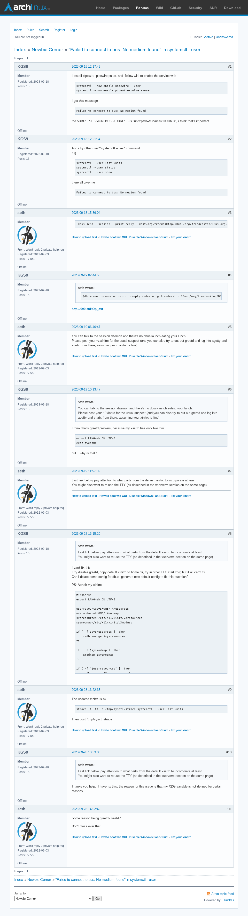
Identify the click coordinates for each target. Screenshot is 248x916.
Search (44, 30)
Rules (30, 30)
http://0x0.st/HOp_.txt (87, 309)
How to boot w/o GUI (113, 237)
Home (101, 8)
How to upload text (84, 237)
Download (232, 8)
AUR (213, 8)
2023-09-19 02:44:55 (86, 275)
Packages (121, 8)
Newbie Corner (47, 49)
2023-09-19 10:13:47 (86, 389)
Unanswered (224, 37)
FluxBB (228, 900)
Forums (142, 8)
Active (208, 37)
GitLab (175, 8)
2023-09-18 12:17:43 (86, 66)
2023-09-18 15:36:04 (86, 213)
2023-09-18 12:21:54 (86, 139)
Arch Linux (27, 7)
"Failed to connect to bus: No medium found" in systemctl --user (134, 49)
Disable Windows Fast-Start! (148, 237)
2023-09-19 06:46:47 (86, 327)
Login (73, 30)
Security (195, 8)
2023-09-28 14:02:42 (86, 809)
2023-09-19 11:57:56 (86, 471)
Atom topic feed (222, 894)
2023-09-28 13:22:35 (86, 690)
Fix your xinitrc (181, 237)
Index (18, 30)
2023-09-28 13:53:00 (86, 752)
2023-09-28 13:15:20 (86, 533)
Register (59, 30)
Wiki (159, 8)
